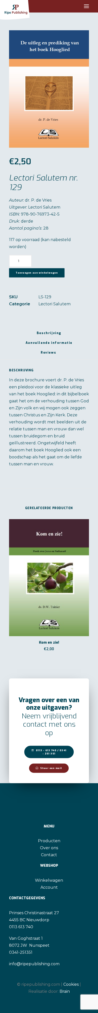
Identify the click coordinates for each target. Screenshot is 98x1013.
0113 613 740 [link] (21, 926)
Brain (65, 991)
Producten (49, 840)
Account (49, 887)
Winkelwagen (49, 880)
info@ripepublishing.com (34, 963)
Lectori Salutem (54, 304)
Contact (49, 854)
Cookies (71, 984)
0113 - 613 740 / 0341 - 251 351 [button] (52, 752)
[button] (86, 6)
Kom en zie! (49, 642)
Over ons (49, 847)
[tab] (49, 345)
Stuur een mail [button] (51, 768)
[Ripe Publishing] (24, 6)
